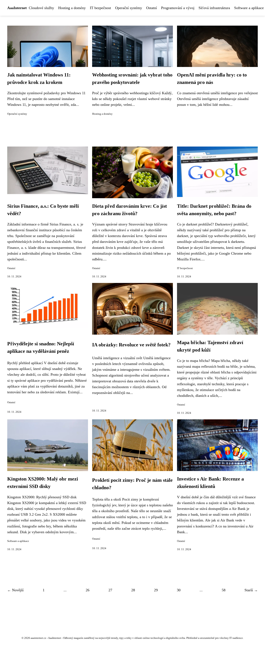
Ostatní (151, 8)
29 (156, 590)
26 (87, 590)
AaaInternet (17, 8)
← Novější (15, 590)
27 (110, 590)
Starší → (251, 590)
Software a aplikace (18, 541)
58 (223, 590)
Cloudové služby (41, 8)
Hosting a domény (72, 8)
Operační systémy (128, 8)
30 (179, 590)
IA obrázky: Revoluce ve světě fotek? (131, 344)
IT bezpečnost (100, 8)
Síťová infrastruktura (214, 8)
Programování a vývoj (177, 8)
